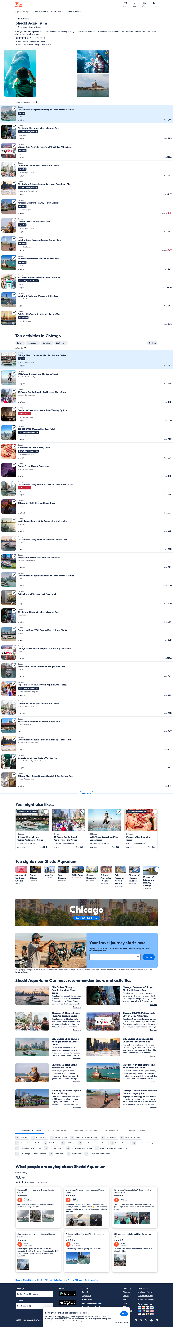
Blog (124, 1300)
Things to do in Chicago (55, 1280)
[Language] (144, 3)
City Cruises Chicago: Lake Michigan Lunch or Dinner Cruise (133, 1191)
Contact (85, 1292)
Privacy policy (87, 1300)
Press (125, 1303)
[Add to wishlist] (14, 108)
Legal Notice (86, 1296)
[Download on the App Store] (67, 1303)
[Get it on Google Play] (67, 1294)
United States (28, 1280)
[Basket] (135, 3)
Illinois (39, 1280)
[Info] (36, 102)
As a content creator (145, 1296)
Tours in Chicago (75, 1280)
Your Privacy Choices (89, 1303)
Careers (126, 1296)
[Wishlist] (125, 3)
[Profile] (154, 3)
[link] (86, 114)
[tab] (29, 1130)
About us (126, 1292)
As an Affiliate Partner (146, 1300)
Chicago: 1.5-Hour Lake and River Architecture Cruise (36, 1191)
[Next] (156, 869)
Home (17, 1280)
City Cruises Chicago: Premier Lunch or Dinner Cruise (85, 1191)
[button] (86, 114)
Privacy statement (21, 972)
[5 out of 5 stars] (38, 1196)
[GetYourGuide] (18, 4)
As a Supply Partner (145, 1292)
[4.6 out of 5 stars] (22, 37)
